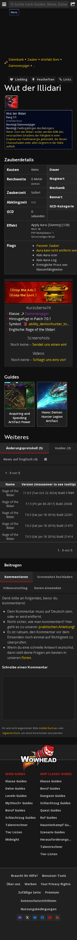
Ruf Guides (48, 818)
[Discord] (20, 917)
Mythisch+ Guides (19, 803)
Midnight (12, 839)
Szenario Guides (52, 832)
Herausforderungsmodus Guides (56, 839)
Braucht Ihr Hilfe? (24, 876)
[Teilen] (72, 4)
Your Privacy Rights (56, 884)
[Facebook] (42, 917)
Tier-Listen (48, 854)
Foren (26, 657)
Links (67, 79)
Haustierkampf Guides (56, 825)
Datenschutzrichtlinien (38, 901)
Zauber (32, 59)
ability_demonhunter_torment (52, 324)
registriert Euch (11, 733)
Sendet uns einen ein (49, 344)
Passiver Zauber (47, 245)
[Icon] (11, 102)
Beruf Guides (15, 810)
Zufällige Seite (29, 892)
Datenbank (16, 59)
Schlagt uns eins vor (49, 359)
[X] (27, 917)
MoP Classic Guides (56, 774)
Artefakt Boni (50, 59)
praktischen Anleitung (56, 626)
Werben (31, 884)
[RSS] (57, 917)
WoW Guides (15, 774)
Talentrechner (16, 825)
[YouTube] (50, 917)
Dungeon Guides (52, 796)
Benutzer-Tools (54, 876)
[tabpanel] (38, 511)
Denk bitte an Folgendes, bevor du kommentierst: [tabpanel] (38, 665)
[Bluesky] (35, 917)
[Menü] (4, 4)
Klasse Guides (16, 781)
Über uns (13, 884)
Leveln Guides (16, 796)
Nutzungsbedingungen (38, 909)
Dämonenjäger (19, 66)
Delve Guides (15, 788)
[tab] (24, 448)
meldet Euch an (48, 728)
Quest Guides (50, 810)
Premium (52, 892)
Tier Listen (13, 832)
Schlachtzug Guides (20, 818)
